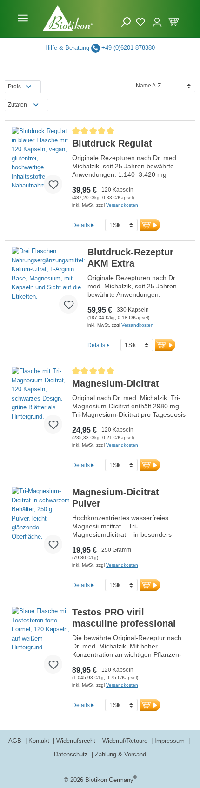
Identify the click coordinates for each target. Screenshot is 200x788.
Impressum (170, 740)
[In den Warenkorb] (150, 225)
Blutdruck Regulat (112, 143)
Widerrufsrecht (76, 740)
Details (81, 225)
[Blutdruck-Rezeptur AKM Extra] (48, 284)
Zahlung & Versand (120, 754)
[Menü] (22, 18)
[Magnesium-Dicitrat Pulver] (41, 524)
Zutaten (17, 104)
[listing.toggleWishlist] (53, 184)
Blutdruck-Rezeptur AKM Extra (130, 257)
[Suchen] (126, 21)
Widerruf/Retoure (125, 740)
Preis (14, 86)
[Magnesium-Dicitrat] (41, 404)
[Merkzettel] (141, 20)
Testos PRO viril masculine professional (124, 617)
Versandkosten (122, 204)
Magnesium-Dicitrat (115, 383)
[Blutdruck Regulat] (41, 164)
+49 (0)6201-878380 (128, 47)
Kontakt (39, 740)
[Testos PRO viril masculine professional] (41, 644)
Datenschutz (72, 754)
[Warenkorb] (173, 20)
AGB (15, 740)
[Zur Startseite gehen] (68, 18)
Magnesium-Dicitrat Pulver (115, 497)
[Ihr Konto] (157, 18)
